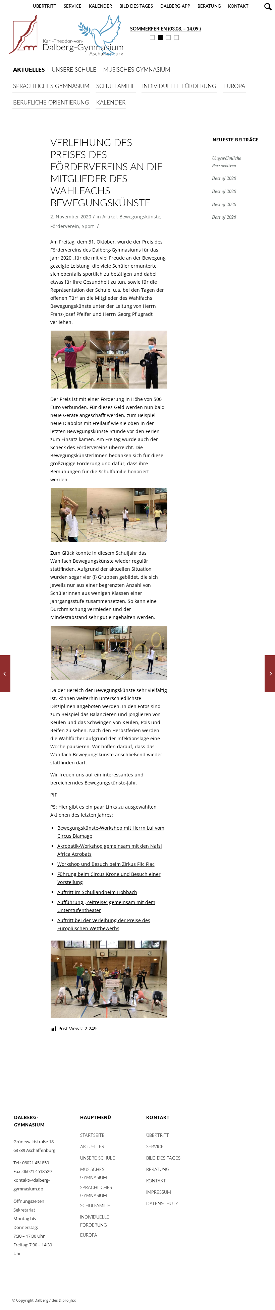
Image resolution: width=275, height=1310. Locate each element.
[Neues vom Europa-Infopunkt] (5, 673)
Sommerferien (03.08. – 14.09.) (165, 29)
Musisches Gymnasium (93, 1171)
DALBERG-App (175, 6)
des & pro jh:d (64, 1300)
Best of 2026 (224, 178)
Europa (88, 1235)
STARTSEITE (92, 1135)
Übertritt (44, 6)
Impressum (158, 1192)
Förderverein (64, 226)
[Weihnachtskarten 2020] (270, 673)
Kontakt (238, 6)
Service (72, 6)
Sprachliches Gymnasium (96, 1189)
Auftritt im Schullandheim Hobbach (97, 892)
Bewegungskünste (139, 216)
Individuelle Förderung (94, 1219)
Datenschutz (162, 1204)
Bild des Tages (136, 6)
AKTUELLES (92, 1147)
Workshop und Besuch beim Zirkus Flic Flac (106, 864)
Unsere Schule (97, 1158)
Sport (88, 226)
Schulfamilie (95, 1206)
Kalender (100, 6)
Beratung (209, 6)
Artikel (109, 216)
